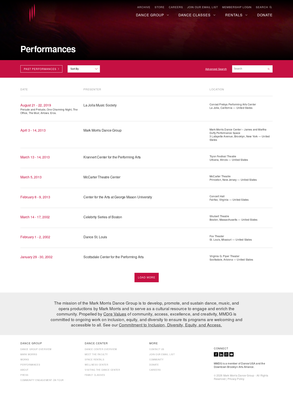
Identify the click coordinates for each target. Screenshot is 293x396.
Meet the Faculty (96, 354)
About (24, 369)
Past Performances (40, 69)
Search (262, 7)
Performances (30, 364)
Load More (146, 277)
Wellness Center (96, 364)
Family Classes (95, 374)
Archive (143, 7)
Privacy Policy (236, 379)
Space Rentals (94, 359)
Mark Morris (28, 354)
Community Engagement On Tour (42, 380)
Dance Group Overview (35, 349)
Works (24, 359)
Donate (154, 364)
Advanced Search (216, 69)
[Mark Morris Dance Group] (32, 13)
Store (160, 7)
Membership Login (237, 7)
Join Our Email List (202, 7)
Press (24, 374)
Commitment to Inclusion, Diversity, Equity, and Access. (170, 325)
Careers (176, 7)
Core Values (114, 314)
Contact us (156, 349)
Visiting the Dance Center (102, 369)
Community (156, 359)
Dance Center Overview (101, 349)
